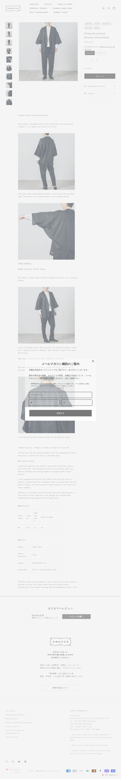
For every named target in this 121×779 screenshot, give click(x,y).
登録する (60, 413)
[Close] (93, 361)
